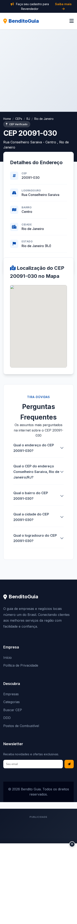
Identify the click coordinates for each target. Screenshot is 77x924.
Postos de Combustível (21, 726)
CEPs (18, 118)
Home (7, 118)
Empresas (11, 694)
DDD (7, 718)
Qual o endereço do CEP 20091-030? (33, 448)
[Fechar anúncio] (72, 844)
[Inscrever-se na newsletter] (69, 764)
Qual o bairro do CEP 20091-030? (30, 496)
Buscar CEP (12, 710)
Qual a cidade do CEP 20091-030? (31, 517)
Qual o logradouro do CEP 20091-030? (35, 538)
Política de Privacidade (20, 665)
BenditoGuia (24, 21)
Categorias (11, 702)
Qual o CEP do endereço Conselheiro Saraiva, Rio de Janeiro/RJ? (36, 471)
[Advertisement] (38, 70)
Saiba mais (63, 4)
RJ (28, 118)
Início (7, 657)
